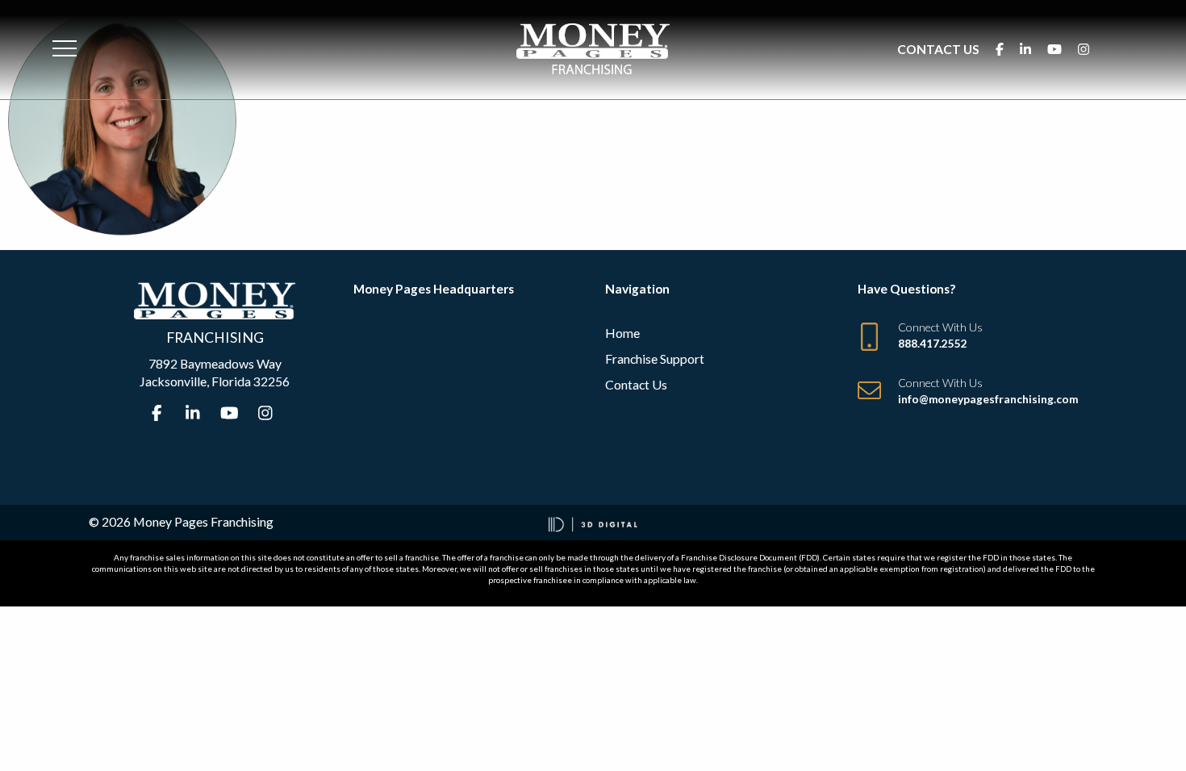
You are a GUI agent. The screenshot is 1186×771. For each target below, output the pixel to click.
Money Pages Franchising (203, 521)
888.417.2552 (932, 343)
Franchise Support (654, 358)
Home (622, 332)
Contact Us (938, 49)
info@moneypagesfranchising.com (988, 399)
